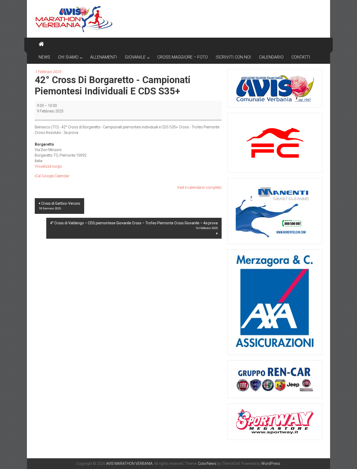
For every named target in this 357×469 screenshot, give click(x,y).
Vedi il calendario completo (199, 187)
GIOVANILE (135, 57)
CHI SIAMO (68, 57)
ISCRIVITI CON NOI (233, 57)
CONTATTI (300, 57)
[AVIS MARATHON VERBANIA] (41, 44)
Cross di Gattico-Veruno (59, 205)
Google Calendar (55, 176)
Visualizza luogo (48, 166)
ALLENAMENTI (103, 57)
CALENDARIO (271, 57)
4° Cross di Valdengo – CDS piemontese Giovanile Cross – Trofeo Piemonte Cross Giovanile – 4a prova (134, 225)
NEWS (44, 57)
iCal (38, 176)
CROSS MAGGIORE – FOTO (182, 57)
